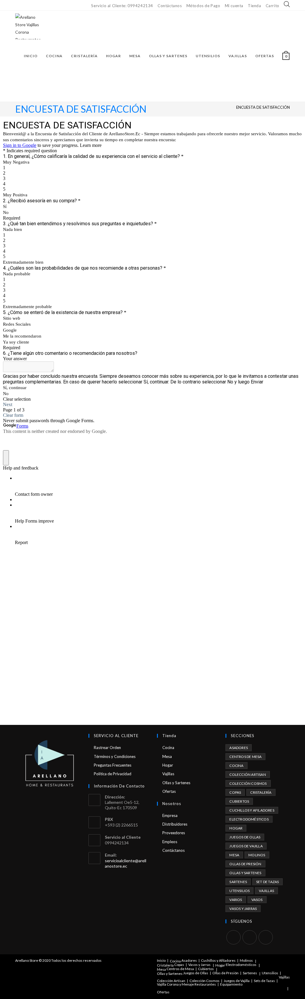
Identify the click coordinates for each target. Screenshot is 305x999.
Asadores (238, 747)
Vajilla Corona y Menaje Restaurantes (186, 984)
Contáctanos (170, 5)
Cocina (168, 747)
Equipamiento (231, 984)
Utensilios (239, 890)
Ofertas (169, 791)
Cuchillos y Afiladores (251, 810)
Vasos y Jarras (243, 908)
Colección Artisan (247, 774)
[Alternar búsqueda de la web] (25, 86)
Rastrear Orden (107, 747)
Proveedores (173, 832)
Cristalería (260, 792)
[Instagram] (249, 937)
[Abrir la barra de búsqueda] (287, 4)
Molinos (256, 855)
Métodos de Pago (203, 5)
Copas (235, 792)
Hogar (167, 765)
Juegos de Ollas (244, 837)
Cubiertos (239, 801)
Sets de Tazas (264, 980)
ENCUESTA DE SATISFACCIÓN (263, 107)
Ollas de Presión (245, 864)
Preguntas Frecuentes (112, 765)
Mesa (167, 756)
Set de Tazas (267, 882)
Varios (235, 899)
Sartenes (238, 882)
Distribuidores (174, 824)
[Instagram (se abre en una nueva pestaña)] (23, 5)
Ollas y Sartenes (176, 782)
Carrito (272, 5)
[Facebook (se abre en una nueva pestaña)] (17, 5)
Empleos (169, 841)
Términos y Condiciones (115, 756)
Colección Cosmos (248, 783)
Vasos (257, 899)
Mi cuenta (234, 5)
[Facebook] (233, 937)
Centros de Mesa (245, 756)
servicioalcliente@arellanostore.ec (125, 863)
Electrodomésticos (248, 819)
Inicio (161, 960)
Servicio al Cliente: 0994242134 (122, 5)
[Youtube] (266, 937)
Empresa (170, 815)
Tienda (254, 5)
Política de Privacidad (112, 773)
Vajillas (168, 773)
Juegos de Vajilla (245, 846)
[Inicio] (228, 107)
